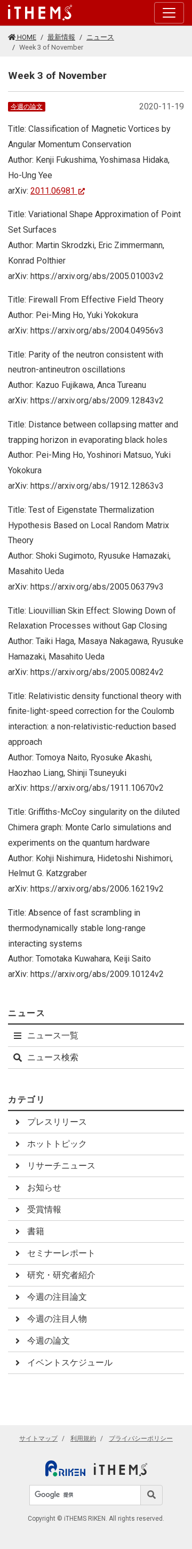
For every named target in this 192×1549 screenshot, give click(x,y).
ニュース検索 (52, 1057)
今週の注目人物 (57, 1319)
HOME (25, 37)
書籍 (35, 1231)
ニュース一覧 (52, 1035)
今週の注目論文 (57, 1297)
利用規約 (83, 1438)
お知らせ (44, 1187)
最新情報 (61, 37)
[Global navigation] (40, 12)
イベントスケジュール (70, 1362)
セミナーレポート (61, 1253)
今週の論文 (27, 106)
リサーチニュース (61, 1166)
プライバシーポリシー (141, 1438)
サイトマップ (38, 1438)
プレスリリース (57, 1122)
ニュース (100, 37)
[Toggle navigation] (169, 12)
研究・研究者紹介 (61, 1275)
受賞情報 (44, 1209)
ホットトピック (57, 1144)
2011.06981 (52, 191)
